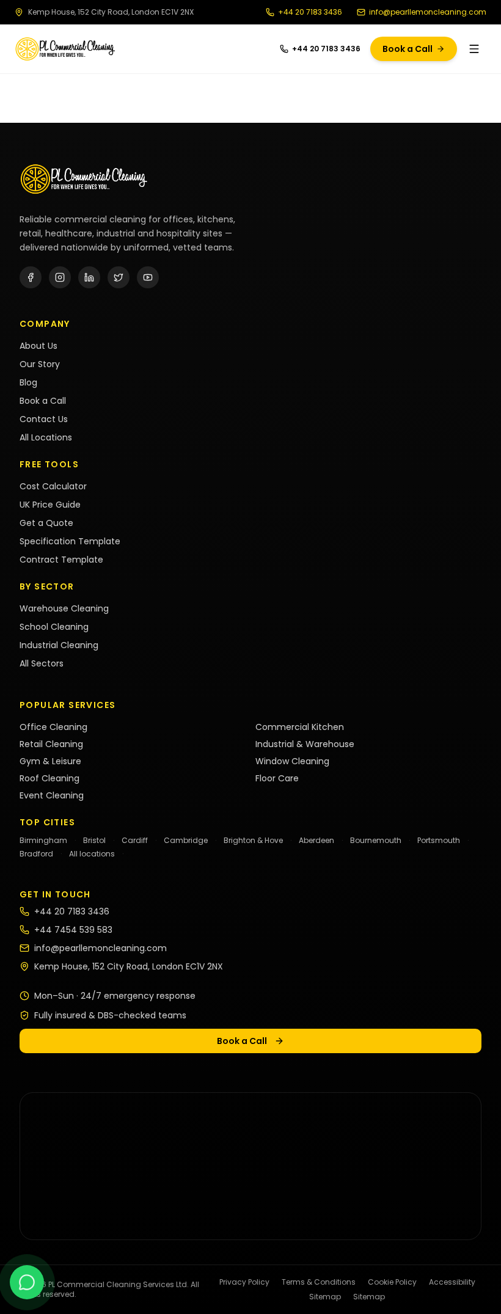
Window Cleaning (292, 761)
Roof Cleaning (49, 778)
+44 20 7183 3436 (310, 12)
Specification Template (70, 541)
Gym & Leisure (50, 761)
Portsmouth (438, 840)
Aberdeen (316, 840)
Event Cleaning (52, 795)
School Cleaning (54, 627)
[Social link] (31, 277)
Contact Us (44, 419)
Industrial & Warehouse (304, 744)
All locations (92, 854)
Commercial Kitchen (299, 727)
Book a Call (407, 49)
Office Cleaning (53, 727)
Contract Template (61, 559)
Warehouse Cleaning (64, 608)
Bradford (36, 854)
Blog (28, 382)
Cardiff (135, 840)
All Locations (46, 437)
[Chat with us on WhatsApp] (27, 1282)
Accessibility (452, 1282)
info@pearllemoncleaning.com (427, 12)
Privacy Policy (244, 1282)
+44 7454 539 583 (73, 930)
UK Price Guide (50, 504)
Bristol (94, 840)
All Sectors (42, 663)
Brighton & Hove (253, 840)
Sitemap (325, 1297)
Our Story (40, 364)
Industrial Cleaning (59, 645)
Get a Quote (46, 523)
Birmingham (43, 840)
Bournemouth (375, 840)
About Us (38, 346)
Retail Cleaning (51, 744)
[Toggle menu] (474, 49)
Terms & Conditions (319, 1282)
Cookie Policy (392, 1282)
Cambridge (186, 840)
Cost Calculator (53, 486)
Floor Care (277, 778)
